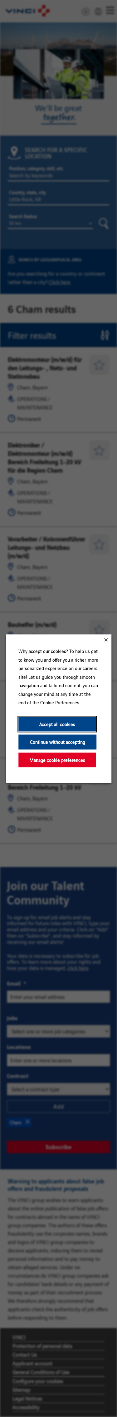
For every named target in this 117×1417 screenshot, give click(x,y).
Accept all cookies (57, 724)
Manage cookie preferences (57, 760)
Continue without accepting (57, 742)
